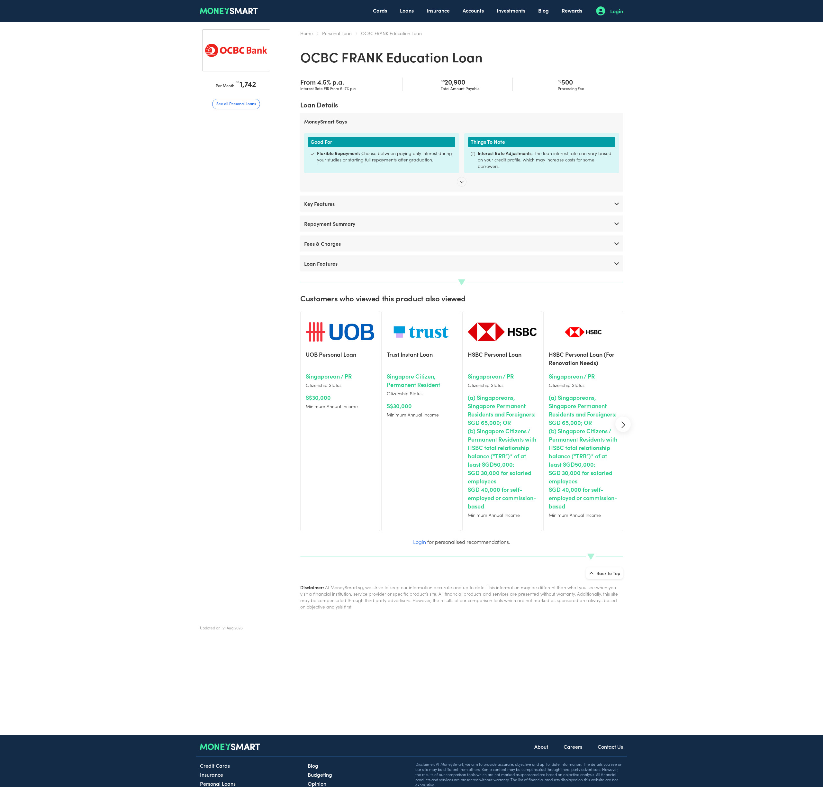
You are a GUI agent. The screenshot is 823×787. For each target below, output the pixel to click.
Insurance (438, 10)
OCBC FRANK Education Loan (391, 33)
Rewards (572, 10)
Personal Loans (218, 783)
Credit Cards (215, 765)
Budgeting (320, 774)
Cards (380, 10)
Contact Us (610, 746)
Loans (407, 10)
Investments (511, 10)
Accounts (473, 10)
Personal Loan (337, 33)
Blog (543, 10)
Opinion (317, 783)
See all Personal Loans (236, 103)
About (541, 746)
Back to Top (607, 573)
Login (616, 10)
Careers (573, 746)
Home (306, 33)
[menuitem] (379, 11)
